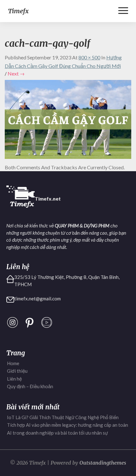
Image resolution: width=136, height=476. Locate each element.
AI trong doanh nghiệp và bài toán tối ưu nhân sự (57, 433)
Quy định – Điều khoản (30, 386)
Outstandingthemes (102, 463)
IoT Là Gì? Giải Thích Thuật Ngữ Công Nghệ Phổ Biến (63, 417)
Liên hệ (14, 379)
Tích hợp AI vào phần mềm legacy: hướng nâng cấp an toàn (67, 425)
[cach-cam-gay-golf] (68, 121)
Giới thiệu (17, 371)
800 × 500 (89, 57)
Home (13, 363)
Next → (16, 73)
